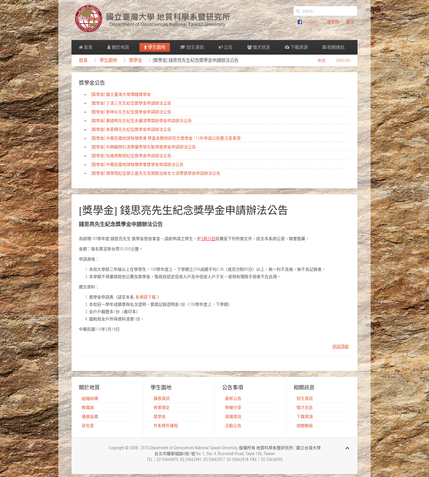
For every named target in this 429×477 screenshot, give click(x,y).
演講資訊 (233, 416)
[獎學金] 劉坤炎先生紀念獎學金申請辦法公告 (131, 112)
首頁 (88, 47)
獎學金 (135, 60)
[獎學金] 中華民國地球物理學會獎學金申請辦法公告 (137, 164)
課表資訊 (162, 398)
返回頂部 (340, 346)
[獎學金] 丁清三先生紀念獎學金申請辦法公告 (131, 103)
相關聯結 (305, 425)
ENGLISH (343, 60)
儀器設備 (90, 416)
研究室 (88, 425)
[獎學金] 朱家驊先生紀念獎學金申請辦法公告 (131, 129)
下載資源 (299, 47)
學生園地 (156, 47)
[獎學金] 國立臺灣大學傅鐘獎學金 (121, 94)
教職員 (88, 407)
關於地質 (120, 47)
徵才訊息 (261, 47)
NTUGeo (309, 22)
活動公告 (233, 425)
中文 (322, 60)
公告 (228, 47)
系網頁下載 (145, 297)
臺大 (350, 22)
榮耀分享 (233, 407)
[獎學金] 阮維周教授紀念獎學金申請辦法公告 (131, 155)
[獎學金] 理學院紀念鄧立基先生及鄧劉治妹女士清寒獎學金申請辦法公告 (155, 173)
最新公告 (233, 398)
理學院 (333, 22)
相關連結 (335, 47)
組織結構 (90, 398)
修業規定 (162, 407)
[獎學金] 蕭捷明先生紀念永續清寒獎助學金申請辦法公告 (141, 120)
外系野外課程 (166, 425)
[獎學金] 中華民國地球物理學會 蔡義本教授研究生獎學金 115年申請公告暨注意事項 (165, 138)
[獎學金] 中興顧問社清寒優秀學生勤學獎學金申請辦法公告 (143, 147)
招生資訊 (195, 47)
